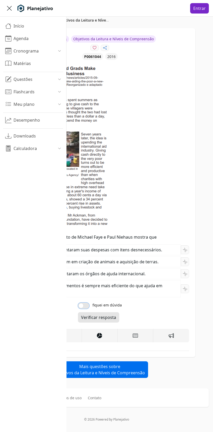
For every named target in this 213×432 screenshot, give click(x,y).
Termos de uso (69, 397)
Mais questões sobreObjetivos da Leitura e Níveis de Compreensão (100, 370)
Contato (94, 397)
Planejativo (121, 419)
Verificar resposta (98, 317)
